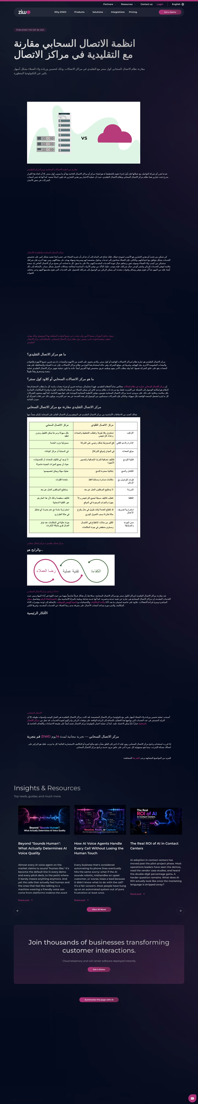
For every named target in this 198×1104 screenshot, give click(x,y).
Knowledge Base (165, 1066)
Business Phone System (55, 1058)
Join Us (23, 1083)
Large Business (136, 1049)
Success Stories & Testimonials (28, 1076)
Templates (161, 1062)
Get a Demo (170, 12)
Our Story (24, 1070)
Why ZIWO (60, 12)
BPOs (131, 1072)
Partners (108, 4)
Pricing (133, 12)
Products (79, 12)
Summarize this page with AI (99, 1000)
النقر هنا (136, 758)
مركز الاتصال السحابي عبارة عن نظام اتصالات (144, 386)
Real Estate (134, 1062)
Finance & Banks (137, 1067)
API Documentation (166, 1071)
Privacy (27, 1097)
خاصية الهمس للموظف (67, 602)
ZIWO (46, 736)
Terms (17, 1097)
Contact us (146, 4)
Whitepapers (163, 1057)
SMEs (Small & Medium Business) (111, 1076)
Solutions (98, 12)
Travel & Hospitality (138, 1077)
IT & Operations (109, 1065)
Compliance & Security (26, 1063)
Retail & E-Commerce (134, 1056)
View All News (99, 909)
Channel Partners (83, 1057)
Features (24, 1052)
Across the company (112, 1070)
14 (57, 736)
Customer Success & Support (112, 1058)
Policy (38, 1097)
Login (160, 4)
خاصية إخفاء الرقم (48, 599)
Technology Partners (85, 1052)
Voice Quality (26, 1057)
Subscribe (174, 1024)
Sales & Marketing (110, 1052)
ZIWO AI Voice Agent (58, 1065)
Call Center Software (57, 1052)
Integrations (118, 12)
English (176, 4)
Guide (159, 1076)
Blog (158, 1052)
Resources (127, 4)
